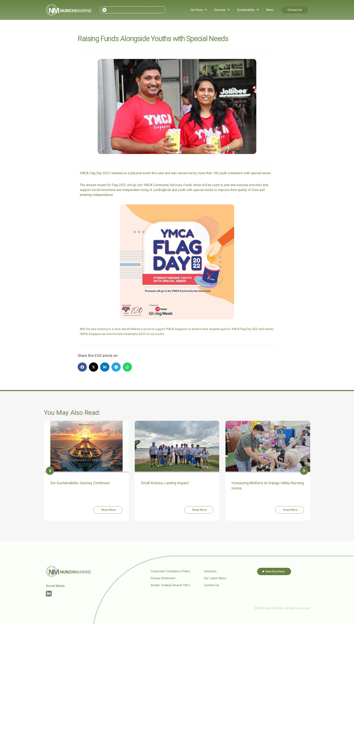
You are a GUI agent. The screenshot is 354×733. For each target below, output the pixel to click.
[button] (82, 367)
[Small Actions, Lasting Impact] (177, 446)
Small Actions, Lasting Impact (165, 483)
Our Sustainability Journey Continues (80, 483)
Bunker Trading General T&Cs (170, 585)
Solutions (210, 571)
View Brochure (275, 571)
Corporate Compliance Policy (170, 571)
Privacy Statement (163, 578)
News (269, 9)
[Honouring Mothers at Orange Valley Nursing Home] (268, 446)
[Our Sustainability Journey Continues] (86, 446)
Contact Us (295, 9)
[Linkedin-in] (49, 593)
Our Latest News (215, 578)
